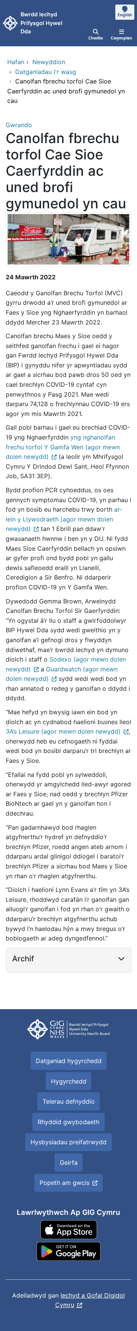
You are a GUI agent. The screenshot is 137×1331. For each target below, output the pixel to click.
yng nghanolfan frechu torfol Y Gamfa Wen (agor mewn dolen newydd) (63, 446)
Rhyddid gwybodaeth (68, 1122)
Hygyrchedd (68, 1081)
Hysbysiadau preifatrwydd (68, 1142)
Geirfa (69, 1162)
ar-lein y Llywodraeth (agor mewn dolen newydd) (64, 519)
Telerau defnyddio (69, 1101)
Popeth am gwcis (64, 1182)
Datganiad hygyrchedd (69, 1061)
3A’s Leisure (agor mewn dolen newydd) (63, 731)
